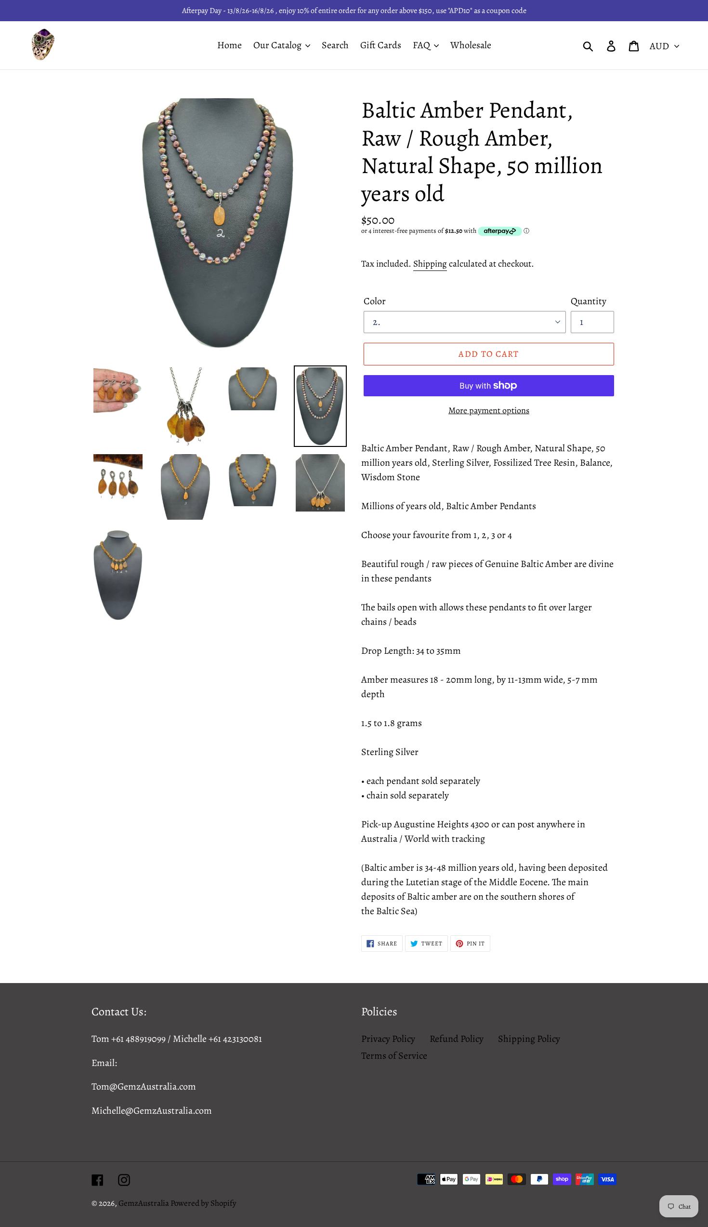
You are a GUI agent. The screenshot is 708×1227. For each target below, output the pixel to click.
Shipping (430, 263)
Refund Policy (457, 1038)
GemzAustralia (144, 1203)
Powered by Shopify (203, 1203)
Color (375, 301)
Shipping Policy (529, 1038)
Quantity (588, 301)
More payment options (488, 410)
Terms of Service (394, 1055)
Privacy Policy (388, 1038)
